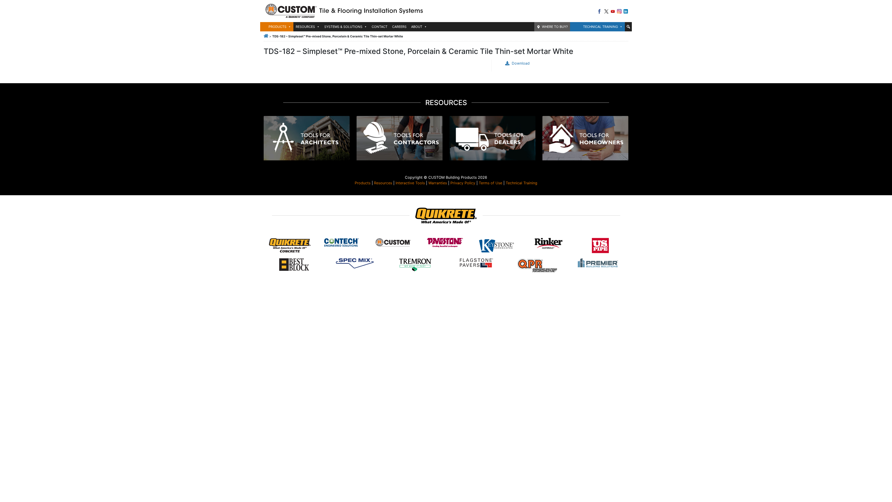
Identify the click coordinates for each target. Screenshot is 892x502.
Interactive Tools (410, 183)
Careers (399, 27)
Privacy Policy (462, 183)
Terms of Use (490, 183)
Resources (383, 183)
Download (521, 63)
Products (363, 183)
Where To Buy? (555, 27)
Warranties (437, 183)
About (416, 27)
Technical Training (600, 27)
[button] (628, 26)
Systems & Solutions (343, 27)
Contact (379, 27)
